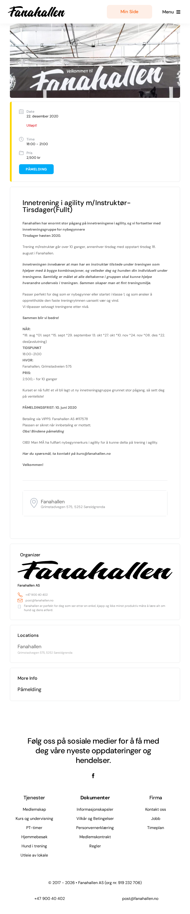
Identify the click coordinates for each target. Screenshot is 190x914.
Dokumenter (95, 797)
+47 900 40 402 (36, 595)
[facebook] (93, 775)
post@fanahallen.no (39, 600)
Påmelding (36, 169)
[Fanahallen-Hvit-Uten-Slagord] (36, 8)
